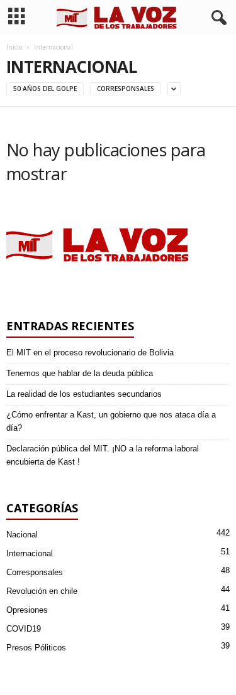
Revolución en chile (41, 591)
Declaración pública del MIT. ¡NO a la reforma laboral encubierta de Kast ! (102, 455)
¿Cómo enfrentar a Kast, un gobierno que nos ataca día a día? (111, 421)
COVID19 (23, 628)
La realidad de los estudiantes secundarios (84, 394)
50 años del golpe (45, 88)
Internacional (29, 553)
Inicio (14, 47)
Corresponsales (125, 88)
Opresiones (27, 610)
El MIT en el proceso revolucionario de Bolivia (90, 352)
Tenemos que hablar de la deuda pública (79, 373)
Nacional (22, 534)
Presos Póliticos (36, 647)
